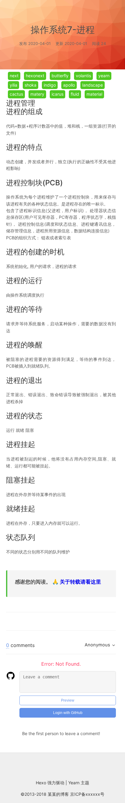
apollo (69, 85)
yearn (104, 75)
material (94, 94)
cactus (16, 94)
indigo (50, 85)
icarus (57, 94)
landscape (92, 85)
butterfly (60, 75)
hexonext (35, 75)
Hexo (41, 782)
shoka (30, 85)
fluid (75, 94)
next (14, 75)
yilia (13, 85)
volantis (83, 75)
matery (37, 94)
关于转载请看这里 (80, 582)
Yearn (74, 782)
